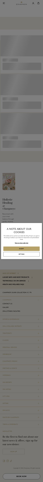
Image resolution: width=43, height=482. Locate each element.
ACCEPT (21, 248)
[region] (21, 241)
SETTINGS (21, 254)
